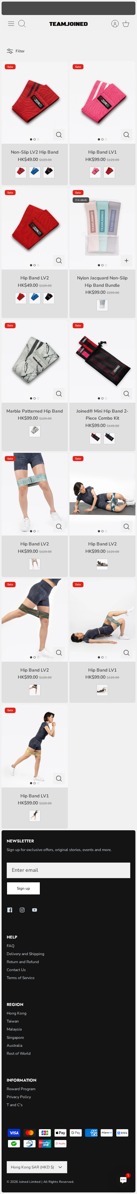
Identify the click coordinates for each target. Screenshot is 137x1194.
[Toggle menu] (11, 24)
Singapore (15, 1037)
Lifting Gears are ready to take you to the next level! (68, 8)
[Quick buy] (59, 135)
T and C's (15, 1104)
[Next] (127, 8)
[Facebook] (10, 910)
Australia (14, 1045)
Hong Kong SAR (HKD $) (32, 1167)
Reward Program (21, 1088)
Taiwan (13, 1021)
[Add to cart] (126, 260)
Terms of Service (20, 977)
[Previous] (9, 8)
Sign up (23, 888)
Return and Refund (23, 961)
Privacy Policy (19, 1096)
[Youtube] (34, 910)
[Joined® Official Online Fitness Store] (68, 23)
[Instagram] (22, 910)
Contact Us (16, 969)
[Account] (112, 24)
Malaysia (14, 1029)
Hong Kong (16, 1013)
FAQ (10, 945)
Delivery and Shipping (25, 953)
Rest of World (19, 1053)
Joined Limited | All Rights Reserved (46, 1182)
